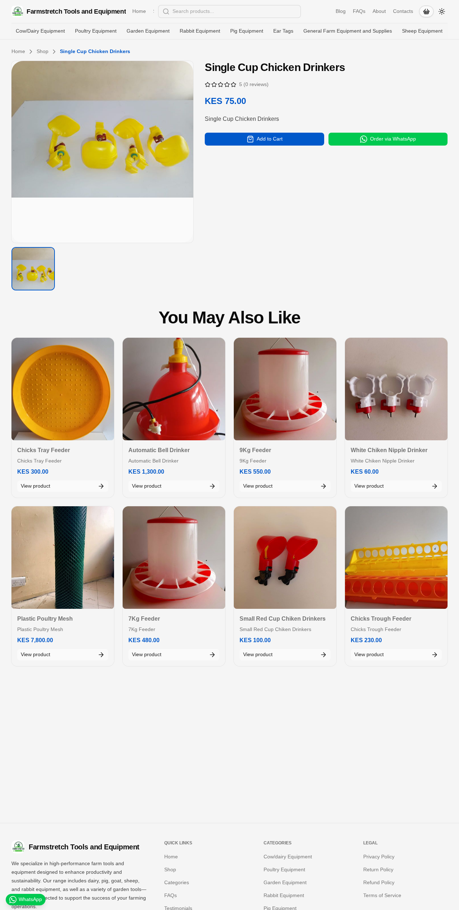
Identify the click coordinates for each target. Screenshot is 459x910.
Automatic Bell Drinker (159, 450)
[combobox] (229, 11)
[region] (102, 152)
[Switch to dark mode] (442, 11)
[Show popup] (299, 11)
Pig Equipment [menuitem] (246, 31)
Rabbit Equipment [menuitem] (200, 31)
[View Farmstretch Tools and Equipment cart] (426, 11)
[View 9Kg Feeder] (285, 389)
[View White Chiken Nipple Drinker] (396, 389)
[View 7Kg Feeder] (174, 557)
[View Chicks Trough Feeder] (396, 557)
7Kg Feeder (144, 619)
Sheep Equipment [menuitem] (422, 31)
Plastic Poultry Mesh (45, 619)
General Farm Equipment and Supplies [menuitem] (347, 31)
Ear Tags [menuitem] (283, 31)
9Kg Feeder (255, 450)
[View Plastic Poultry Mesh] (62, 557)
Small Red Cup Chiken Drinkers (283, 619)
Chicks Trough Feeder (381, 619)
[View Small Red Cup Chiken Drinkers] (285, 557)
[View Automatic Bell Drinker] (174, 389)
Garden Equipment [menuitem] (148, 31)
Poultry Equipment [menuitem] (96, 31)
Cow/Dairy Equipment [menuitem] (40, 31)
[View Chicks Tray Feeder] (62, 389)
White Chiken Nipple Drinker (389, 450)
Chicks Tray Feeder (43, 450)
